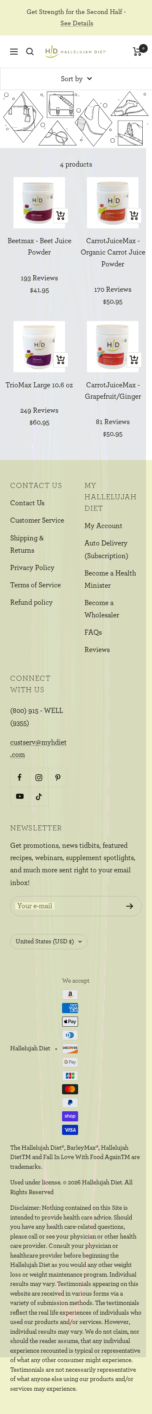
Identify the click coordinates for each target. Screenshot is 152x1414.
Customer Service (37, 520)
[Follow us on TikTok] (38, 796)
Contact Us (27, 503)
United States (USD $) (45, 941)
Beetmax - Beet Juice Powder (39, 246)
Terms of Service (35, 585)
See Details (76, 23)
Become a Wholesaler (101, 609)
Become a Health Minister (110, 579)
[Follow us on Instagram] (38, 777)
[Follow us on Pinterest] (57, 777)
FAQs (93, 632)
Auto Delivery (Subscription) (106, 549)
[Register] (129, 906)
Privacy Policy (32, 567)
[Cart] (137, 51)
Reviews (97, 649)
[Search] (30, 51)
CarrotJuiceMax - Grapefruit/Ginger (113, 390)
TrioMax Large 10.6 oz (39, 385)
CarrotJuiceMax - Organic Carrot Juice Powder (113, 252)
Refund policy (31, 602)
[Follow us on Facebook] (19, 777)
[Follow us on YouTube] (19, 796)
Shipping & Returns (27, 544)
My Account (103, 525)
